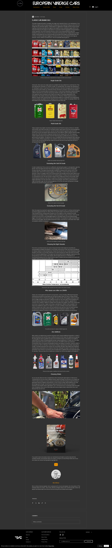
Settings (100, 546)
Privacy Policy (51, 546)
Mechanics (34, 498)
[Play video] (56, 404)
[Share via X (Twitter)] (35, 503)
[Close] (110, 546)
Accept (106, 546)
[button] (61, 7)
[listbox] (89, 532)
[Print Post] (45, 503)
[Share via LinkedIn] (39, 503)
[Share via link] (42, 503)
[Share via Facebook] (32, 503)
